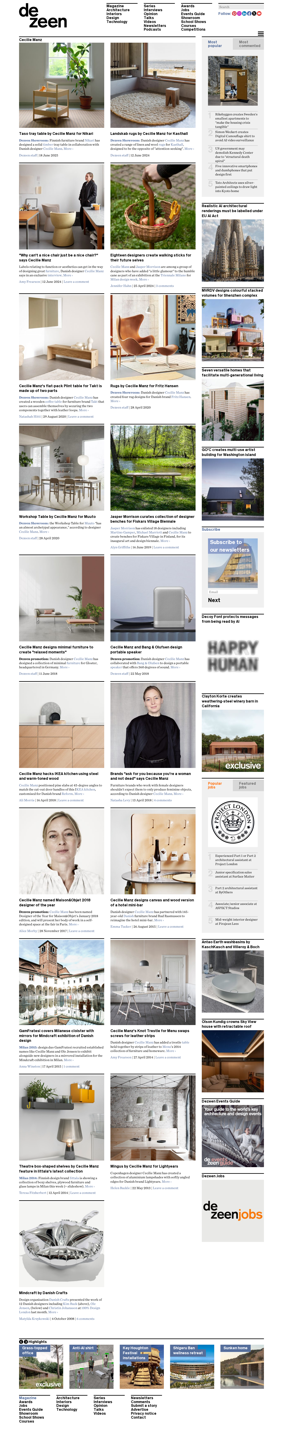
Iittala (74, 1178)
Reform (67, 794)
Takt (94, 401)
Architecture (118, 10)
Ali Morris (26, 800)
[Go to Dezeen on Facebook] (249, 14)
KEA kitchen (85, 789)
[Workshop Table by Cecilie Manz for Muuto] (61, 470)
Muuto (89, 523)
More (68, 148)
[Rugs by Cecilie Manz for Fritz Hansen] (153, 339)
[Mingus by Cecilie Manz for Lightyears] (153, 1119)
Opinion (150, 14)
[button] (261, 33)
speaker (116, 667)
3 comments (165, 286)
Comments (140, 1402)
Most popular (215, 44)
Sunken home (236, 1348)
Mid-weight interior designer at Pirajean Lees (236, 922)
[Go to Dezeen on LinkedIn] (244, 14)
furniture (52, 271)
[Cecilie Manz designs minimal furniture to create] (61, 600)
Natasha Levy (120, 800)
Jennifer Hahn (120, 286)
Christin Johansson (63, 1308)
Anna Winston (29, 1066)
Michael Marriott (149, 532)
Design (112, 18)
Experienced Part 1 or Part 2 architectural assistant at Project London (235, 860)
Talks (149, 18)
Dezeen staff (28, 155)
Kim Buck (70, 1304)
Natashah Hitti (30, 416)
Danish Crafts (59, 1299)
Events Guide (193, 14)
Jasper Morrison (148, 267)
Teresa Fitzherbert (32, 1193)
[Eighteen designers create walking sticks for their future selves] (153, 208)
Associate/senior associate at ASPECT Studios (236, 906)
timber (48, 144)
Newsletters (155, 26)
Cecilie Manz (52, 148)
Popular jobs (215, 785)
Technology (116, 22)
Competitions (193, 29)
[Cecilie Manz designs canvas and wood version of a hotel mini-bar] (153, 853)
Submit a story (144, 1405)
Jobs (185, 10)
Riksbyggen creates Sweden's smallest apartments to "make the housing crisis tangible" (236, 120)
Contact (138, 1417)
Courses (188, 26)
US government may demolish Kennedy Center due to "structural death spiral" (234, 154)
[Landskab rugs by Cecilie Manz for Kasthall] (153, 87)
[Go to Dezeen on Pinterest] (234, 14)
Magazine (115, 6)
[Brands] (153, 727)
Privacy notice (143, 1413)
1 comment (72, 1066)
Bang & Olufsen (148, 663)
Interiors (114, 14)
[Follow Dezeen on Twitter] (254, 14)
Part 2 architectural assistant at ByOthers (236, 890)
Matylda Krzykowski (34, 1319)
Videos (150, 22)
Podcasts (152, 29)
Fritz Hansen (180, 397)
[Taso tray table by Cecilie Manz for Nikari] (61, 87)
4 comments (163, 800)
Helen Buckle (120, 1188)
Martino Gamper (122, 532)
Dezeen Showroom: (34, 140)
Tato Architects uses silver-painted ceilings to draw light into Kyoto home (236, 187)
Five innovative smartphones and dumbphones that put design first (236, 170)
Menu (166, 1047)
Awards (188, 6)
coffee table (53, 401)
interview (55, 275)
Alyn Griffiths (120, 547)
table (185, 1042)
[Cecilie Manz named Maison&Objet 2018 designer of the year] (61, 853)
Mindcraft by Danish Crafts (43, 1293)
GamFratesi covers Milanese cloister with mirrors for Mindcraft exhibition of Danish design (56, 1035)
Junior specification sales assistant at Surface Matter (234, 874)
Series (149, 6)
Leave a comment (76, 281)
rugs (162, 144)
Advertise (139, 1409)
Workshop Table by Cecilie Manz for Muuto (57, 517)
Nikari (89, 140)
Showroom (190, 18)
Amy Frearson (29, 281)
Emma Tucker (120, 926)
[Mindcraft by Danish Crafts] (61, 1246)
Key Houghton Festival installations (135, 1353)
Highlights (38, 1342)
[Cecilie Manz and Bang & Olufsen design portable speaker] (153, 600)
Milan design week (124, 279)
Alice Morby (28, 931)
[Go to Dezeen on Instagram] (239, 14)
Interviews (153, 10)
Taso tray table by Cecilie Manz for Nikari (56, 133)
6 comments (85, 1319)
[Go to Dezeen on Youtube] (259, 14)
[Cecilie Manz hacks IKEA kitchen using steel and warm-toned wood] (61, 727)
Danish (128, 916)
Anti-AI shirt (83, 1348)
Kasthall (177, 144)
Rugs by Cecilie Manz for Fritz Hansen (144, 386)
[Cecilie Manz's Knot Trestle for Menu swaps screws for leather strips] (153, 984)
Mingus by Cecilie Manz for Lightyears (144, 1166)
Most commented (249, 44)
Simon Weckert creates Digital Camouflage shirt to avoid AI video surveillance (235, 136)
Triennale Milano (173, 275)
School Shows (193, 22)
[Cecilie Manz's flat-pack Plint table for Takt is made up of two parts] (61, 339)
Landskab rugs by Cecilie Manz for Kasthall (149, 133)
